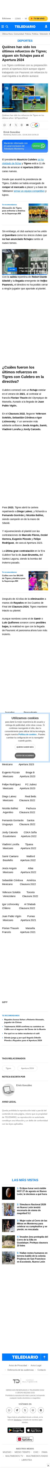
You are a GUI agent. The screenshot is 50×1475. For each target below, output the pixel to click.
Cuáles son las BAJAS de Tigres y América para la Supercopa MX (13, 578)
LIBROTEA (27, 1460)
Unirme (36, 146)
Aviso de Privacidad (18, 1365)
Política (35, 34)
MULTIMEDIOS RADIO (37, 1456)
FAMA (44, 1452)
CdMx (18, 18)
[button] (4, 125)
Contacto (42, 1370)
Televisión (43, 34)
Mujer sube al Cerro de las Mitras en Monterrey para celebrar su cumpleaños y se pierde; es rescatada (32, 1225)
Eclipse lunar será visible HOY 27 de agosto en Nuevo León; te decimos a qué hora (32, 1191)
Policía (28, 34)
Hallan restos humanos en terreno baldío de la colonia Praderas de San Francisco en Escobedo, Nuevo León (32, 1257)
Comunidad (19, 34)
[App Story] (34, 1430)
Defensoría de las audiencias (21, 1370)
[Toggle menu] (2, 27)
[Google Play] (16, 1431)
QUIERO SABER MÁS (25, 747)
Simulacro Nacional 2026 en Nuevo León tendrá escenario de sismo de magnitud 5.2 (31, 1208)
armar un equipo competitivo (29, 191)
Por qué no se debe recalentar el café (22, 1033)
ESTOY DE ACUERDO (25, 755)
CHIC (35, 1452)
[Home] (25, 27)
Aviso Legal (36, 1365)
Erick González (11, 132)
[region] (25, 7)
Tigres (8, 1068)
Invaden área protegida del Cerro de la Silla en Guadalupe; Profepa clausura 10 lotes (32, 1241)
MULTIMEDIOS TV (14, 1456)
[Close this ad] (48, 1465)
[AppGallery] (25, 1439)
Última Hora (7, 34)
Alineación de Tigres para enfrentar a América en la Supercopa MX (13, 211)
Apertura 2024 (27, 1068)
